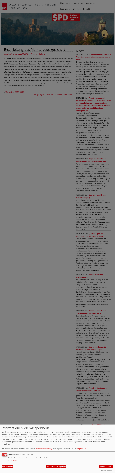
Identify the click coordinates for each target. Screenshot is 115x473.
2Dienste (12, 460)
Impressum (81, 449)
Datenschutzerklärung (44, 449)
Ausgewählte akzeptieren (56, 466)
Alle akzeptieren (106, 466)
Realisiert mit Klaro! (107, 470)
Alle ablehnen (7, 466)
